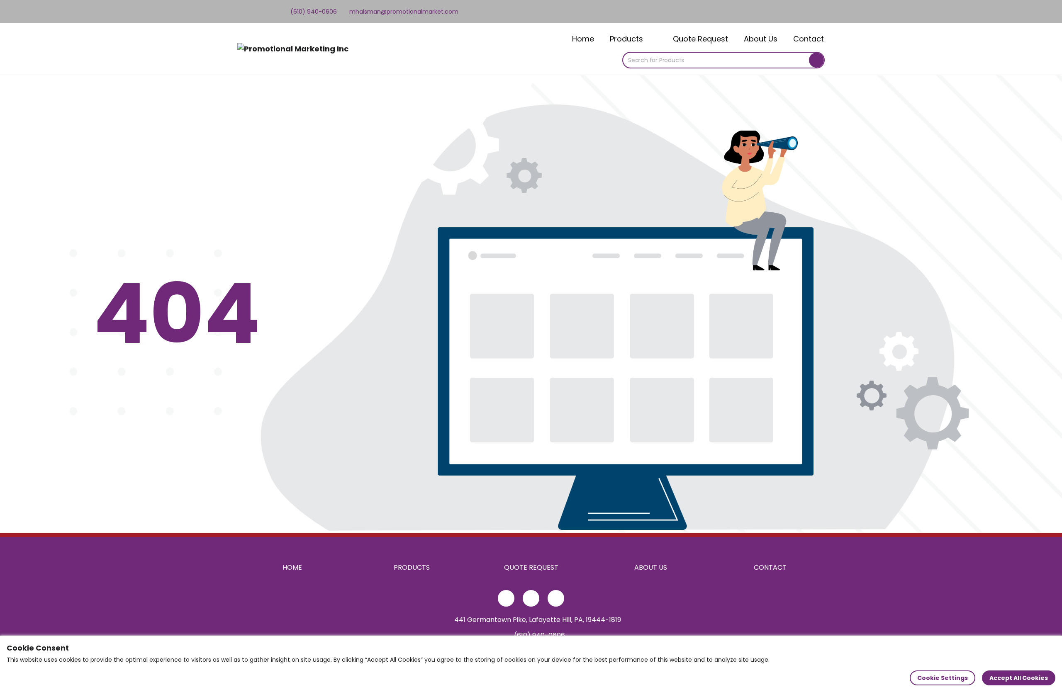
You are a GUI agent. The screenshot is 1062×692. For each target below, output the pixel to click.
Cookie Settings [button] (942, 678)
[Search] (816, 60)
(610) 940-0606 (313, 11)
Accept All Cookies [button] (1018, 678)
